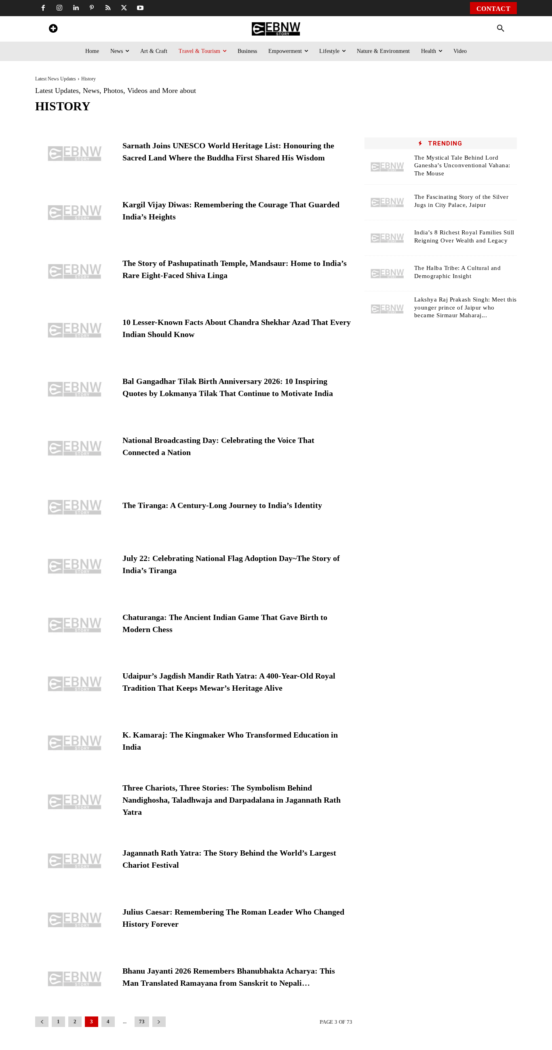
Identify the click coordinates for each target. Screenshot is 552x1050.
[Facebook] (43, 8)
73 (142, 1021)
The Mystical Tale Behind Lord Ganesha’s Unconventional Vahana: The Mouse (462, 165)
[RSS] (108, 8)
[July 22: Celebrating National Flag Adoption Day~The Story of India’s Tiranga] (74, 566)
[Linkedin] (75, 8)
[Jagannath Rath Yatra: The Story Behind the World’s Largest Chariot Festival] (74, 861)
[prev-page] (41, 1021)
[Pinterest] (92, 8)
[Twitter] (124, 8)
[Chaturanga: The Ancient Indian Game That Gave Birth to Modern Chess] (74, 625)
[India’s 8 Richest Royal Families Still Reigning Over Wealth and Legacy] (387, 238)
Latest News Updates (55, 79)
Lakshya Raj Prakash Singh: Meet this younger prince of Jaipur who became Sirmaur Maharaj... (465, 307)
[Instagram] (59, 8)
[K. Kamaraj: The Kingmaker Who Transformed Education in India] (74, 743)
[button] (500, 28)
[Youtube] (140, 8)
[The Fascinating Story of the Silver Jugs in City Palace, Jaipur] (387, 202)
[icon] (53, 29)
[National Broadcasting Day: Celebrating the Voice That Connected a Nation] (74, 448)
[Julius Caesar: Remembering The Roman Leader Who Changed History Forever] (74, 920)
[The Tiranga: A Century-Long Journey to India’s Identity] (74, 507)
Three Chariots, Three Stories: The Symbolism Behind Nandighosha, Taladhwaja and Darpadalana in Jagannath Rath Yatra (231, 799)
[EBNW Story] (275, 29)
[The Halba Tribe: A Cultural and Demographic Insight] (387, 273)
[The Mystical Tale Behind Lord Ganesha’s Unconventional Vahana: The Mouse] (387, 167)
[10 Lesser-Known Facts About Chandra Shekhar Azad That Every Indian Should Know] (74, 330)
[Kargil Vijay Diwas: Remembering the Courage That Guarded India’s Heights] (74, 212)
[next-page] (159, 1021)
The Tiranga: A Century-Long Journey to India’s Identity (222, 505)
